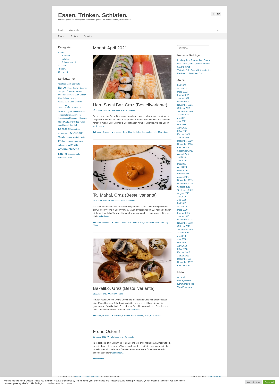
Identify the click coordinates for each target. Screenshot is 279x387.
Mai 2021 (181, 124)
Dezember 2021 (185, 101)
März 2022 (182, 91)
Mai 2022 (181, 85)
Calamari (126, 315)
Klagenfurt (83, 118)
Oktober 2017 (183, 265)
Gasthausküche (76, 102)
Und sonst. (99, 359)
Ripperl (65, 125)
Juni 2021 (181, 121)
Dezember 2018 (185, 219)
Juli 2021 (181, 118)
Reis (162, 222)
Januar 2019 (183, 216)
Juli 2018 (181, 236)
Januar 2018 (183, 255)
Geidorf (61, 108)
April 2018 (182, 245)
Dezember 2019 (185, 180)
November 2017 (185, 262)
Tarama (158, 315)
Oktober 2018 (183, 226)
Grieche (140, 315)
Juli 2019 (181, 196)
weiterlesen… (99, 126)
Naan (157, 222)
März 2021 (182, 131)
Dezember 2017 (185, 259)
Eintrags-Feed (184, 280)
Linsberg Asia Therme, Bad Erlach (193, 60)
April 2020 (182, 167)
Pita (152, 315)
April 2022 (182, 88)
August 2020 (183, 154)
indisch (136, 222)
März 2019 (182, 210)
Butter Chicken (120, 222)
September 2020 (185, 150)
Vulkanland (62, 145)
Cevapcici (62, 91)
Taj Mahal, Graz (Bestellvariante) (125, 195)
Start (60, 30)
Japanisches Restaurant (68, 118)
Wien (70, 145)
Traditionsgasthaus (74, 141)
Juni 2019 (181, 200)
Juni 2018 (181, 239)
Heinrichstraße (79, 111)
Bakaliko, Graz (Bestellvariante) (123, 288)
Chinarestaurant (74, 91)
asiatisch (67, 84)
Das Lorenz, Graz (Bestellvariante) (193, 63)
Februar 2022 (183, 95)
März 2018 (182, 249)
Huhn (155, 132)
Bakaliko (117, 315)
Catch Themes (214, 376)
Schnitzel (64, 128)
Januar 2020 (183, 177)
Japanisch (76, 115)
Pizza (66, 121)
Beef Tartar (76, 84)
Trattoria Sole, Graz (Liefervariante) (194, 70)
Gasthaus (63, 101)
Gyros (69, 111)
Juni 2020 (181, 160)
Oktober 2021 (183, 108)
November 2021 (185, 105)
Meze (146, 315)
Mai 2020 (181, 164)
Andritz (61, 84)
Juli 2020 (181, 157)
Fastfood (65, 98)
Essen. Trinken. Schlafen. (93, 15)
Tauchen (69, 138)
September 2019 (185, 190)
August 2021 (183, 114)
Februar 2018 (183, 252)
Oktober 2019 (183, 186)
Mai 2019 (181, 203)
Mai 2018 (181, 242)
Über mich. (73, 30)
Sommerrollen (63, 133)
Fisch (133, 315)
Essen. (61, 36)
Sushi (165, 132)
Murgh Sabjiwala (147, 222)
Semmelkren (75, 129)
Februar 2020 (183, 173)
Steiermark (75, 133)
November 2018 (185, 223)
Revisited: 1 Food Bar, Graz (190, 73)
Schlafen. (88, 36)
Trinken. (74, 36)
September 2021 (185, 111)
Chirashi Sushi (73, 95)
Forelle (73, 98)
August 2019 (183, 193)
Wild (76, 145)
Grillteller (62, 111)
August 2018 (183, 232)
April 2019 (182, 206)
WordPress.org (184, 287)
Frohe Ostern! (106, 331)
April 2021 (182, 127)
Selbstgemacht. (68, 62)
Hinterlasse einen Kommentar (123, 110)
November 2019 (185, 183)
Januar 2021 (183, 137)
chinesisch (62, 95)
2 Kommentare (116, 294)
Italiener (67, 115)
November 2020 (185, 144)
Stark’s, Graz (183, 67)
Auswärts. (66, 55)
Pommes (74, 121)
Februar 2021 (183, 134)
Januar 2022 (183, 98)
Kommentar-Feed (185, 284)
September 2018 (185, 229)
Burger (62, 87)
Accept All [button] (269, 382)
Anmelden (182, 277)
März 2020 (182, 170)
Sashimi (73, 125)
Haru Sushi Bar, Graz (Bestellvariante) (130, 104)
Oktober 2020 (183, 147)
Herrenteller (147, 132)
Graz (125, 132)
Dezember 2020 (185, 141)
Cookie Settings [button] (253, 382)
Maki (160, 132)
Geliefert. (106, 132)
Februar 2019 (183, 213)
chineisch (118, 132)
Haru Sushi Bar (134, 132)
